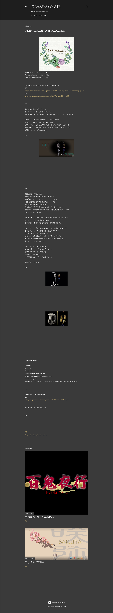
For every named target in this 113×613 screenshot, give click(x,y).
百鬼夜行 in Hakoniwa (39, 517)
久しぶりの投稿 (34, 562)
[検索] (87, 6)
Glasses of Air (46, 6)
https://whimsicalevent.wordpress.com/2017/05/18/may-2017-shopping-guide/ (55, 91)
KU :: (46, 16)
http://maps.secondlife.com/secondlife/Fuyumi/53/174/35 (47, 96)
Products (44, 435)
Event (39, 435)
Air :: (41, 16)
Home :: (34, 16)
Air (30, 435)
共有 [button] (26, 432)
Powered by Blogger (58, 602)
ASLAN (34, 435)
